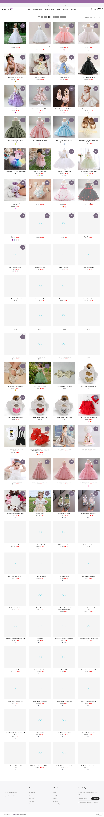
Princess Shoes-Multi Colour (88, 513)
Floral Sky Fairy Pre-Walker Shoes (88, 236)
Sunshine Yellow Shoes (40, 670)
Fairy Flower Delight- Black (88, 203)
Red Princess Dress (64, 576)
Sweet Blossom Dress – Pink (88, 670)
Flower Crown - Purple (88, 267)
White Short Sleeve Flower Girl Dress (64, 765)
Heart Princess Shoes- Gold (88, 386)
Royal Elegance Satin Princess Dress (15, 638)
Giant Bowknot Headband (64, 357)
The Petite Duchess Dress (64, 732)
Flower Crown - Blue (40, 267)
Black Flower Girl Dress (89, 77)
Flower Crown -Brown (64, 298)
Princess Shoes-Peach (15, 545)
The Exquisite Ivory (40, 732)
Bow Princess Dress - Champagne (88, 108)
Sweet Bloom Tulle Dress (64, 670)
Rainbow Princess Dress (64, 545)
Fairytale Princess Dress (15, 236)
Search (98, 814)
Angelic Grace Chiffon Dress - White (88, 46)
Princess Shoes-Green (64, 513)
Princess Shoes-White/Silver (40, 545)
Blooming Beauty (15, 108)
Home (54, 792)
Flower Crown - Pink (64, 267)
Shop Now (66, 5)
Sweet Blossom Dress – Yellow (88, 701)
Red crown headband (88, 545)
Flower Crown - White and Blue (15, 298)
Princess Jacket (40, 513)
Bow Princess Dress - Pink (40, 140)
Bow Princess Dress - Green (15, 140)
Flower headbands (40, 357)
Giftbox (88, 357)
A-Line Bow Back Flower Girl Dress (15, 46)
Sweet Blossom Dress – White (64, 701)
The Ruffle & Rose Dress (88, 732)
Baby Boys (73, 9)
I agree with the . (89, 802)
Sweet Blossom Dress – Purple (15, 701)
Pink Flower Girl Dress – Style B (64, 482)
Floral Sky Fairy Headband (64, 236)
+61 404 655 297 (6, 5)
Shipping (55, 801)
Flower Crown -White (88, 298)
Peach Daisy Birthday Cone (89, 449)
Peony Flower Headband (15, 482)
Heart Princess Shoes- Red (40, 417)
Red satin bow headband (88, 576)
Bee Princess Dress (40, 77)
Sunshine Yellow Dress (15, 670)
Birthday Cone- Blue (64, 77)
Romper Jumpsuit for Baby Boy (40, 607)
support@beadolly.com (17, 5)
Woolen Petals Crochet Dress (88, 765)
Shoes (58, 9)
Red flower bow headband (15, 576)
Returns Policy (56, 804)
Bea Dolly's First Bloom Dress (15, 77)
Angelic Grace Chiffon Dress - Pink (64, 46)
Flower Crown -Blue (40, 298)
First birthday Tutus (40, 236)
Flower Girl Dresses (49, 9)
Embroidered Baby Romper (40, 203)
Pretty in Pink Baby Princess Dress (89, 482)
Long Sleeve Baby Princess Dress (88, 417)
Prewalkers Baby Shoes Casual (15, 513)
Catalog (55, 795)
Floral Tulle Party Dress (15, 267)
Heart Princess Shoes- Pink (15, 417)
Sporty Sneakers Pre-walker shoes (64, 638)
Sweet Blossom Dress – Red (39, 701)
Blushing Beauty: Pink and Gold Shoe (64, 108)
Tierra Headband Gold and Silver (15, 765)
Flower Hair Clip (15, 328)
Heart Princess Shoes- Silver (64, 417)
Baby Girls (31, 798)
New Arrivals (32, 792)
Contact (55, 798)
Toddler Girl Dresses (37, 9)
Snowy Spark (39, 638)
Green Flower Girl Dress (40, 386)
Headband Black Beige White (64, 386)
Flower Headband (39, 328)
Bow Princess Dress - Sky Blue (64, 140)
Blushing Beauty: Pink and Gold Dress (40, 108)
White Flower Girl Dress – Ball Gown (39, 765)
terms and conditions (92, 802)
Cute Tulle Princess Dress (39, 171)
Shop (29, 9)
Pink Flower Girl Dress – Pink (39, 482)
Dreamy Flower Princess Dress (89, 171)
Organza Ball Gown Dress (64, 449)
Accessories (65, 9)
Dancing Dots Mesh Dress (64, 171)
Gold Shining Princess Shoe (15, 386)
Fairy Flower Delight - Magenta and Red (64, 203)
